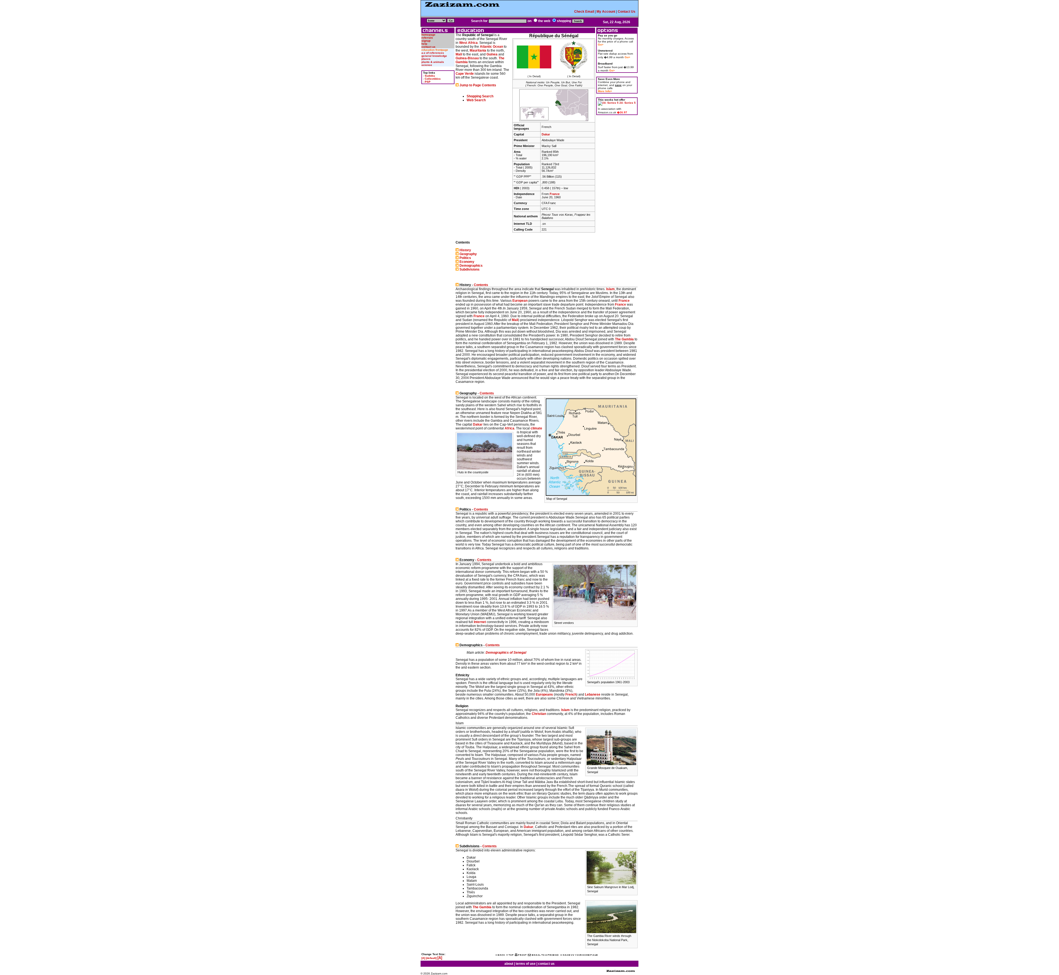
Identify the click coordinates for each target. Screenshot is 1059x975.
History (465, 250)
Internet (480, 622)
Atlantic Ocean (491, 47)
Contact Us (626, 12)
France (555, 194)
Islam (610, 289)
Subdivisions (469, 269)
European (520, 301)
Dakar (546, 134)
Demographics (471, 266)
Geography (468, 254)
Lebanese (592, 694)
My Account (606, 12)
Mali (459, 54)
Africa (509, 428)
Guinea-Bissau (467, 58)
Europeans (544, 694)
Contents (481, 285)
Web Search (476, 100)
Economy (466, 262)
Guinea (492, 54)
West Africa (468, 43)
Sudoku (430, 75)
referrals (427, 37)
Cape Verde (465, 74)
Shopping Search (480, 96)
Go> (600, 44)
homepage (428, 34)
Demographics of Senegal (506, 653)
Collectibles (433, 78)
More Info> (605, 91)
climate (536, 428)
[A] (423, 958)
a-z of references (432, 52)
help (424, 43)
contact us (428, 46)
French (570, 694)
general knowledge (434, 55)
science (426, 64)
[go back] (500, 955)
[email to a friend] (543, 955)
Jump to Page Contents (477, 85)
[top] (510, 955)
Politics (465, 258)
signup (425, 40)
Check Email (584, 12)
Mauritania (478, 50)
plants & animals (432, 61)
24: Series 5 (627, 102)
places (425, 58)
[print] (521, 955)
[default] (431, 958)
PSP (427, 81)
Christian (539, 714)
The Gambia (624, 339)
